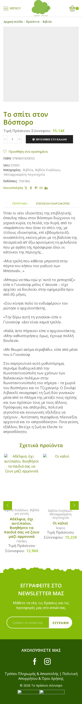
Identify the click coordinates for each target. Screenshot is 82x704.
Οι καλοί (60, 523)
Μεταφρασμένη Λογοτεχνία (24, 174)
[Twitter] (25, 188)
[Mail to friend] (41, 188)
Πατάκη (24, 181)
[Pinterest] (35, 188)
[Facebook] (30, 188)
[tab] (20, 203)
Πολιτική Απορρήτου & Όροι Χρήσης (48, 676)
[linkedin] (45, 188)
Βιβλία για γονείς (26, 512)
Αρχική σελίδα (13, 21)
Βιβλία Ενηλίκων (47, 170)
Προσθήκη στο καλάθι (51, 139)
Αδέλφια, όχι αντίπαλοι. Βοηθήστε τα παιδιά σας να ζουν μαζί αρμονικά (21, 528)
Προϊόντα (32, 21)
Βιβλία (47, 21)
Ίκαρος (60, 528)
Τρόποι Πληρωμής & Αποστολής (32, 673)
